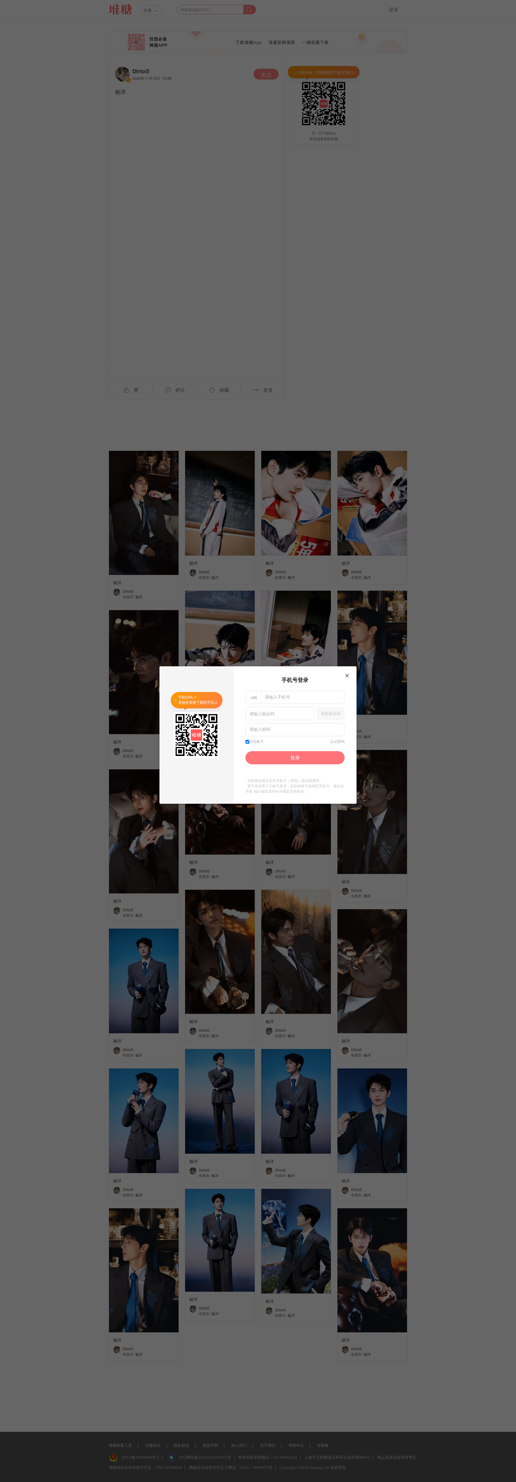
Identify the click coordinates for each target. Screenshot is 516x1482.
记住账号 (256, 742)
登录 (295, 757)
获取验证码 (330, 713)
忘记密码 (337, 742)
